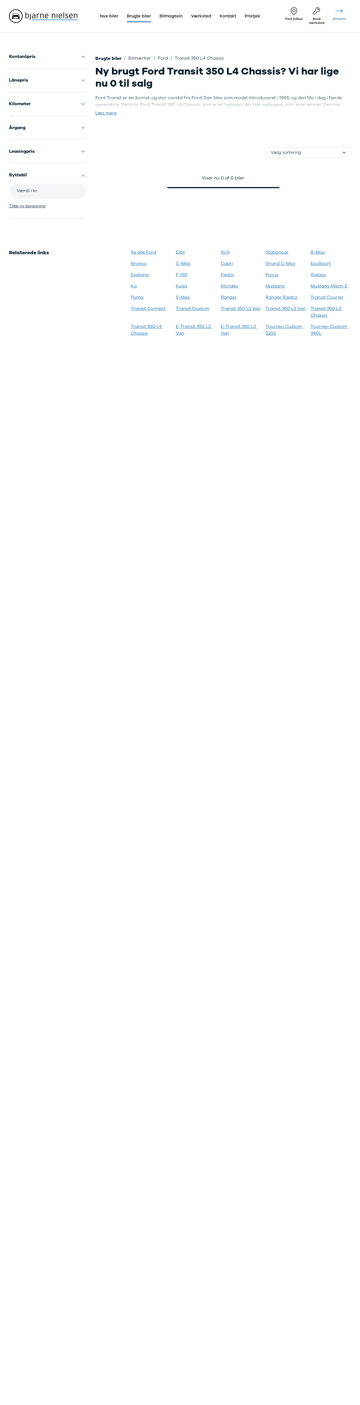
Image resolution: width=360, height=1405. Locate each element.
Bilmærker (139, 58)
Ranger (229, 297)
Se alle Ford (143, 252)
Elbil (180, 252)
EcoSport (320, 263)
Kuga (181, 286)
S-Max (183, 297)
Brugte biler (108, 58)
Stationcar (277, 252)
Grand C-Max (280, 263)
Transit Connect (148, 308)
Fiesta (227, 275)
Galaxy (318, 275)
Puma (137, 297)
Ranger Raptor (282, 297)
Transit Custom (192, 308)
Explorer (140, 275)
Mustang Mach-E (329, 286)
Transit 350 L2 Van (241, 308)
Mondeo (229, 286)
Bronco (139, 263)
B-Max (317, 252)
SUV (225, 252)
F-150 (181, 275)
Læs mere (106, 113)
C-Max (183, 263)
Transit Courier (326, 297)
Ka (134, 286)
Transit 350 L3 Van (286, 308)
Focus (272, 275)
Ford (163, 58)
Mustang (275, 286)
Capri (227, 263)
